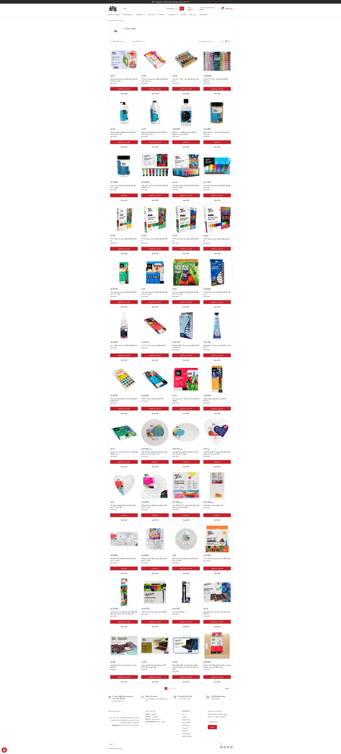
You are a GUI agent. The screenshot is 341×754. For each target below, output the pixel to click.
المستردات (185, 728)
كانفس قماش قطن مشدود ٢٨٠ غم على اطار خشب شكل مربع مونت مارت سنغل (185, 506)
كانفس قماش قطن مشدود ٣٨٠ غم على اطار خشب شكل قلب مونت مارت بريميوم (216, 453)
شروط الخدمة (186, 733)
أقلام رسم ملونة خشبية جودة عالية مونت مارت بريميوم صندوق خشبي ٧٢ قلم (153, 666)
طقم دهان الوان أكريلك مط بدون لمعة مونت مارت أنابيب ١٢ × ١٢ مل (123, 293)
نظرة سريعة (124, 93)
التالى (226, 688)
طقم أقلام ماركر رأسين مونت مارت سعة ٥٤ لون (154, 611)
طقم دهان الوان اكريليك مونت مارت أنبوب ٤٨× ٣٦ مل (216, 239)
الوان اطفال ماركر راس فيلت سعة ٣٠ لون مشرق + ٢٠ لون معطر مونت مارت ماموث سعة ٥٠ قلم (123, 612)
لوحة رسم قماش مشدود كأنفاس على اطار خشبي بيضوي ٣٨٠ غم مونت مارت (185, 453)
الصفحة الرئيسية (112, 20)
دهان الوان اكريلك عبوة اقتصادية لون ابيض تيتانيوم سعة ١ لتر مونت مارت (154, 133)
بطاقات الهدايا (203, 14)
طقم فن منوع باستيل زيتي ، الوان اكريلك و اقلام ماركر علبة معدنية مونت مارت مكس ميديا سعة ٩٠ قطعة (185, 667)
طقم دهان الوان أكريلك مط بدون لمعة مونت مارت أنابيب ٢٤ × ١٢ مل (185, 293)
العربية (111, 744)
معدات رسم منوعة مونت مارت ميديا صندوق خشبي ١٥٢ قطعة (123, 666)
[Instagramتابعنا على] (228, 747)
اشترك (212, 727)
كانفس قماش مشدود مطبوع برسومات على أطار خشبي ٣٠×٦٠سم (123, 559)
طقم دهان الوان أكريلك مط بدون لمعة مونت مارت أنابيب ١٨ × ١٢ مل (154, 293)
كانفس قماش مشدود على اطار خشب (213, 505)
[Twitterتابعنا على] (224, 747)
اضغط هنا (114, 725)
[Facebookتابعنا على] (221, 747)
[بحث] (182, 8)
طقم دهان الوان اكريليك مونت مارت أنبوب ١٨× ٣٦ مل (123, 239)
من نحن (184, 714)
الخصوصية (185, 731)
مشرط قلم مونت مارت (178, 611)
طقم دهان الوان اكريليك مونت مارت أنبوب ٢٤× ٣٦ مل (154, 239)
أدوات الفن (151, 14)
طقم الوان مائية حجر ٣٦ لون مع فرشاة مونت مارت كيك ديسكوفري (123, 399)
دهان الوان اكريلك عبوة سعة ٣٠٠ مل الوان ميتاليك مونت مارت (216, 133)
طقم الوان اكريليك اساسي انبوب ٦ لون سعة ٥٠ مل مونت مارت (216, 186)
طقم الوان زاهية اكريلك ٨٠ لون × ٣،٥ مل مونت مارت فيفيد (215, 80)
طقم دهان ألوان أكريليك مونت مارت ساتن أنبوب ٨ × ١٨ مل (217, 293)
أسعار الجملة (185, 725)
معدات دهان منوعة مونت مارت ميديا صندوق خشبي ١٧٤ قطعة (216, 612)
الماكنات (161, 14)
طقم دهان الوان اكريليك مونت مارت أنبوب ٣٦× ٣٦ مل (185, 239)
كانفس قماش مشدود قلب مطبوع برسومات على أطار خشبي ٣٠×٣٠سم (123, 506)
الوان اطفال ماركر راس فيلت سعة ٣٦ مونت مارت (216, 558)
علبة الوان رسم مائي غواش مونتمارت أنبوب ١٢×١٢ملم (214, 399)
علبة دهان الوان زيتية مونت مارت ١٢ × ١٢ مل (153, 345)
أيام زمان (183, 14)
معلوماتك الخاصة (186, 736)
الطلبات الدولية (186, 722)
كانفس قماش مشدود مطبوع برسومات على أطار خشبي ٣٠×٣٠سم (154, 506)
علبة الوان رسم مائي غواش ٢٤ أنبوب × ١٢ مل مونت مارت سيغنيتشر (124, 453)
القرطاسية (139, 14)
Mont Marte (113, 83)
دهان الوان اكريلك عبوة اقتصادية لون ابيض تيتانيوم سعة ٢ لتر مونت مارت (123, 133)
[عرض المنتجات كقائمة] (229, 41)
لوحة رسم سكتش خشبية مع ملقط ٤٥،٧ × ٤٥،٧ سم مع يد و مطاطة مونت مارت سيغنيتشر (217, 666)
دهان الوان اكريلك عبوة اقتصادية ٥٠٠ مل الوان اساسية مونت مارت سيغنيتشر (184, 133)
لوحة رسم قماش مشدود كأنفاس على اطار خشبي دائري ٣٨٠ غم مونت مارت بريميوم (154, 453)
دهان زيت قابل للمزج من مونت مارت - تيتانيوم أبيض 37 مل (217, 346)
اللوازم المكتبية (127, 14)
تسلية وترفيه (172, 14)
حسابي (201, 9)
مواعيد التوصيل (186, 720)
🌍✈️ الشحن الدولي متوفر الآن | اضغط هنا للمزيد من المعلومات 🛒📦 (170, 1)
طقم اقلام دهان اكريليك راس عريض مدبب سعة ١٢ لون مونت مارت (154, 80)
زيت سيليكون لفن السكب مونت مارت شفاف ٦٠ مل (124, 345)
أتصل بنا (184, 717)
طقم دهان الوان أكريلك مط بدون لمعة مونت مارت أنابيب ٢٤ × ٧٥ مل (185, 186)
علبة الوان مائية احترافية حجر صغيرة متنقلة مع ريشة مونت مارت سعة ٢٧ (124, 80)
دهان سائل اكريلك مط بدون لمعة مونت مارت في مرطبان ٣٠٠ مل (123, 186)
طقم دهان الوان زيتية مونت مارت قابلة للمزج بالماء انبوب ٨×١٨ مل (185, 346)
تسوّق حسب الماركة (114, 14)
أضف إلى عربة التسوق (124, 89)
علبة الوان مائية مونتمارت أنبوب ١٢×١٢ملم (152, 398)
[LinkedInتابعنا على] (231, 747)
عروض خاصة (192, 14)
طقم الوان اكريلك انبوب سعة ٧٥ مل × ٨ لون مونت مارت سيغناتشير (154, 186)
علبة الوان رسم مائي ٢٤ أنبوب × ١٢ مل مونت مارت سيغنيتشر (185, 399)
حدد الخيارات (186, 142)
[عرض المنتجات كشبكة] (226, 41)
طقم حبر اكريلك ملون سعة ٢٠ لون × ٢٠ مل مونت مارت (185, 80)
